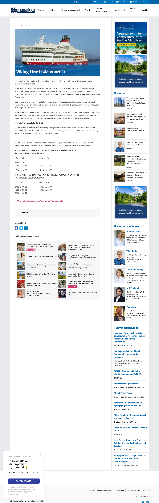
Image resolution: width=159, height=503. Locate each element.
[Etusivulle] (22, 10)
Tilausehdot (120, 490)
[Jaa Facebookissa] (16, 228)
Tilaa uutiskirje (122, 2)
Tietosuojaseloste (133, 490)
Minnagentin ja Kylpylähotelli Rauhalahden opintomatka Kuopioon (127, 354)
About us (146, 2)
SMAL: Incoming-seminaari (126, 383)
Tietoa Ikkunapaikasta (103, 10)
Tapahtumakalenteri (70, 10)
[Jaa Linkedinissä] (26, 228)
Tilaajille (144, 10)
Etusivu (41, 10)
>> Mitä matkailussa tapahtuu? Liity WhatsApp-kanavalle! (39, 201)
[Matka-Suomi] (131, 71)
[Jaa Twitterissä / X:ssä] (21, 228)
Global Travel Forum (123, 393)
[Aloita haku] (74, 2)
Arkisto (88, 10)
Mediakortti (136, 2)
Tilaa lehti (110, 2)
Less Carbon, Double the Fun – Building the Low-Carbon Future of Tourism (130, 443)
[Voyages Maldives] (131, 38)
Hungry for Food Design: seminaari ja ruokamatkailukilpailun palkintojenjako (130, 458)
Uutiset (53, 10)
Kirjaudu (98, 2)
